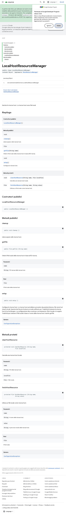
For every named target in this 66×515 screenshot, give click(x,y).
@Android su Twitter (28, 481)
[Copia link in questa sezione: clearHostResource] (19, 340)
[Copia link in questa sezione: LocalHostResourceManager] (26, 202)
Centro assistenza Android (52, 481)
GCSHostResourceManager (11, 91)
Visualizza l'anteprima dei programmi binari (9, 490)
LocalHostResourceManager (12, 123)
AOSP (3, 38)
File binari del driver (7, 496)
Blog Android (27, 486)
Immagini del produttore (8, 493)
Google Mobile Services (51, 492)
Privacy (41, 505)
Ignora (49, 26)
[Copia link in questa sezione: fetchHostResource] (19, 388)
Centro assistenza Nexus (51, 486)
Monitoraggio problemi (51, 497)
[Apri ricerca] (41, 2)
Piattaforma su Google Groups (31, 492)
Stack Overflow (49, 495)
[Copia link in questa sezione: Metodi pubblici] (19, 218)
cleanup (6, 139)
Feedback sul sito (49, 505)
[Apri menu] (2, 2)
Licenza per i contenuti (54, 468)
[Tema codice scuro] (63, 207)
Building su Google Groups (30, 495)
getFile (6, 150)
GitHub (4, 499)
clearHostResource (16, 178)
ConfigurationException (12, 323)
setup (5, 162)
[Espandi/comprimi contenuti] (15, 43)
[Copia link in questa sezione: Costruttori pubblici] (23, 197)
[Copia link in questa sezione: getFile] (9, 242)
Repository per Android (8, 481)
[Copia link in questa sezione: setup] (8, 294)
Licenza (35, 505)
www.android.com (50, 489)
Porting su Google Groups (30, 497)
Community (20, 505)
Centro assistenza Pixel (51, 484)
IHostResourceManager (30, 72)
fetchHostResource (16, 185)
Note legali (28, 505)
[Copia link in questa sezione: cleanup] (10, 223)
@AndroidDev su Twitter (30, 484)
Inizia (58, 26)
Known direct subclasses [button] (11, 90)
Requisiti (4, 484)
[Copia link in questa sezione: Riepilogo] (13, 113)
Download (5, 486)
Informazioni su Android (8, 505)
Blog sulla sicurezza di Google (31, 489)
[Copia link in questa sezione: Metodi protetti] (19, 335)
